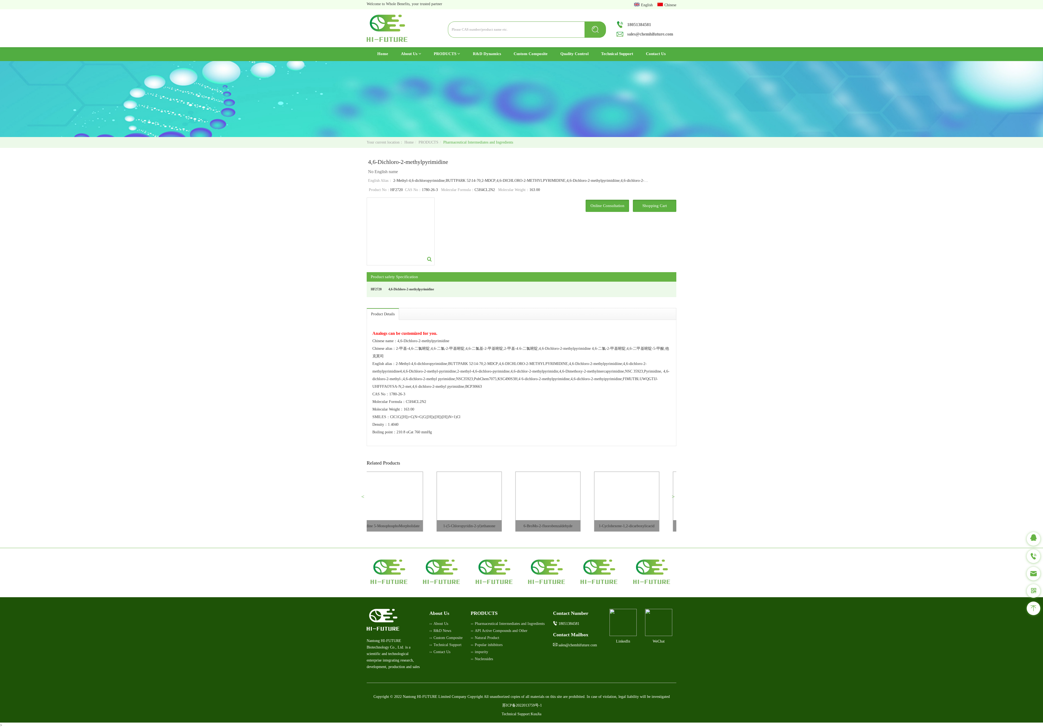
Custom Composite (531, 54)
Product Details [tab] (383, 314)
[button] (365, 499)
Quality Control (574, 54)
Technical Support (617, 54)
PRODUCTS (445, 54)
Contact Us (656, 54)
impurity (481, 652)
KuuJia (536, 714)
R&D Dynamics (487, 54)
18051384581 (639, 24)
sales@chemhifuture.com (650, 34)
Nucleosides (484, 659)
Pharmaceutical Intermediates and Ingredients (478, 142)
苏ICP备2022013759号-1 (522, 705)
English (647, 5)
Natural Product (487, 638)
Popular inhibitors (488, 645)
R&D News (442, 631)
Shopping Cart (654, 206)
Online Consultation (607, 206)
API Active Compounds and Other (501, 631)
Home (385, 53)
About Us (410, 54)
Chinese (670, 5)
